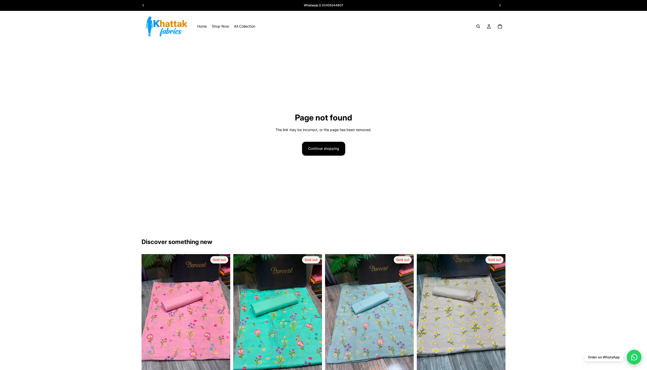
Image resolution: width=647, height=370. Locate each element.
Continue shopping (323, 148)
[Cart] (499, 26)
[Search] (478, 26)
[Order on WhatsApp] (634, 357)
